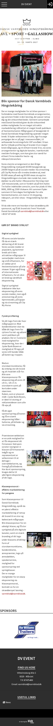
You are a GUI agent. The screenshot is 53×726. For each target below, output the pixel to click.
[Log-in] (50, 4)
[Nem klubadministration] (26, 723)
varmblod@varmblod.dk (13, 593)
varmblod (25, 211)
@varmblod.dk (37, 211)
